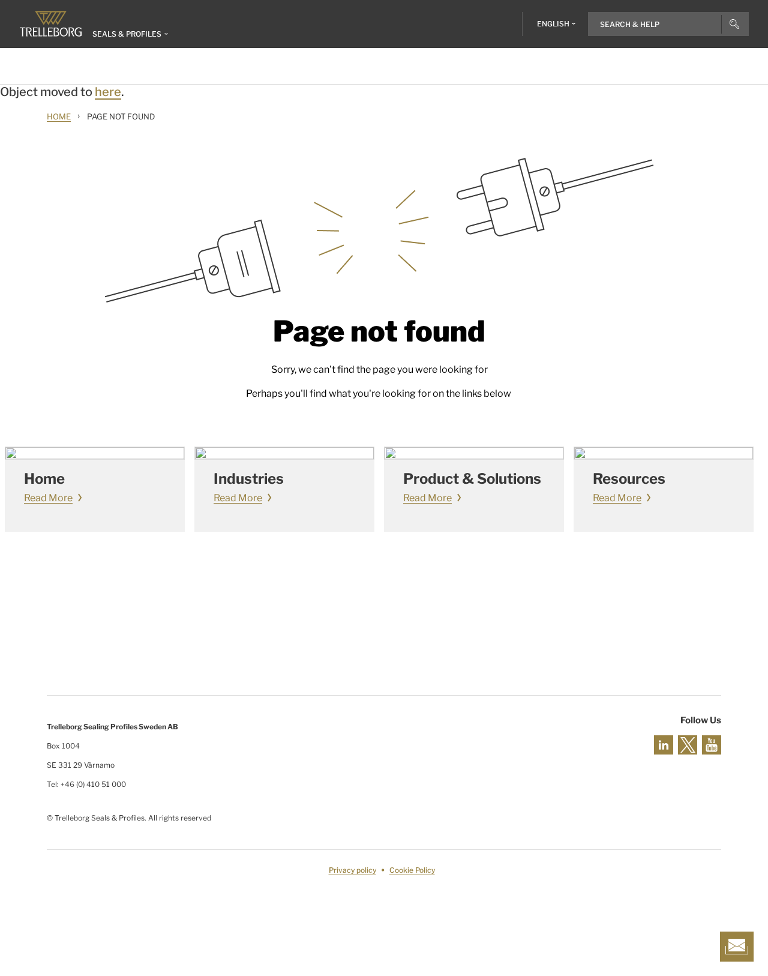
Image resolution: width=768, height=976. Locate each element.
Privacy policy (352, 870)
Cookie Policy (412, 870)
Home (59, 116)
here (108, 92)
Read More (48, 498)
